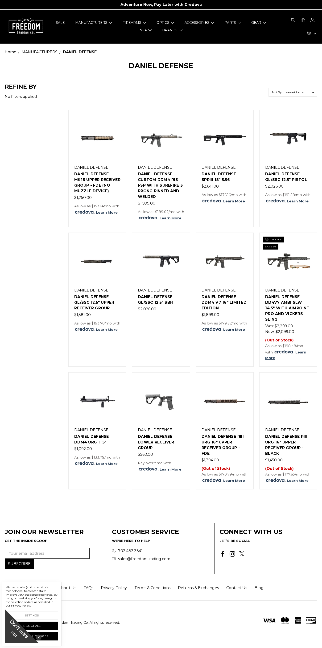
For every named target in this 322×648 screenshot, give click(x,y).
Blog (259, 588)
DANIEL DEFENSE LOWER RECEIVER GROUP (156, 442)
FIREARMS (132, 23)
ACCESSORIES (197, 23)
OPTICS (163, 23)
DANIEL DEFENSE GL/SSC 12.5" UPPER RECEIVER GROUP (94, 302)
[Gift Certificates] (302, 20)
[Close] (38, 636)
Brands (170, 30)
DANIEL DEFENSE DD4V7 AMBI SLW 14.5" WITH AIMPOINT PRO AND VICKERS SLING (287, 308)
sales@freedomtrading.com (144, 559)
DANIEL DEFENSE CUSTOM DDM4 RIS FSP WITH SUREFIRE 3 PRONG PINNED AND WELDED (160, 185)
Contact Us (236, 588)
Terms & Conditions (152, 588)
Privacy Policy (114, 588)
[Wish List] (117, 140)
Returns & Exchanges (198, 588)
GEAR (256, 23)
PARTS (230, 23)
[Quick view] (117, 118)
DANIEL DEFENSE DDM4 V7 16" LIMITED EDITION (224, 302)
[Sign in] (312, 20)
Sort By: (277, 92)
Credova (193, 4)
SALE (60, 23)
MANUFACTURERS (91, 23)
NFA (143, 30)
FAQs (88, 588)
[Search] (292, 20)
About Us (67, 588)
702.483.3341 (130, 551)
